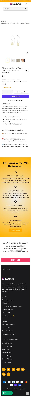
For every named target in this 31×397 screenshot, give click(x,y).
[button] (15, 9)
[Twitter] (8, 369)
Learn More (15, 230)
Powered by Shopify (20, 389)
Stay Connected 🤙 (8, 316)
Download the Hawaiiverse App (12, 306)
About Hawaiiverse (8, 300)
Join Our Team (6, 303)
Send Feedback (7, 346)
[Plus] (11, 92)
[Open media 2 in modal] (15, 40)
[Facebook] (4, 369)
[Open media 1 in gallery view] (8, 60)
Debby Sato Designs (16, 130)
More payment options (15, 100)
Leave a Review (7, 343)
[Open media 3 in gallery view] (18, 60)
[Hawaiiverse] (15, 4)
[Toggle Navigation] (4, 4)
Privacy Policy (6, 362)
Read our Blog (6, 312)
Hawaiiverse (10, 389)
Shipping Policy (7, 352)
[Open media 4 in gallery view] (23, 60)
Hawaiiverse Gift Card (8, 334)
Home (3, 21)
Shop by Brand (7, 328)
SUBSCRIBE (15, 260)
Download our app (16, 225)
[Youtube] (13, 369)
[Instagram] (18, 369)
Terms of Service (7, 359)
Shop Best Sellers (7, 331)
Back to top (6, 269)
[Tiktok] (8, 374)
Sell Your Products (8, 324)
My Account (6, 349)
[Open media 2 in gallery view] (13, 60)
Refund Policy (6, 356)
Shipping (4, 79)
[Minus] (4, 92)
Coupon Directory (8, 309)
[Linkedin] (23, 369)
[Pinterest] (4, 374)
